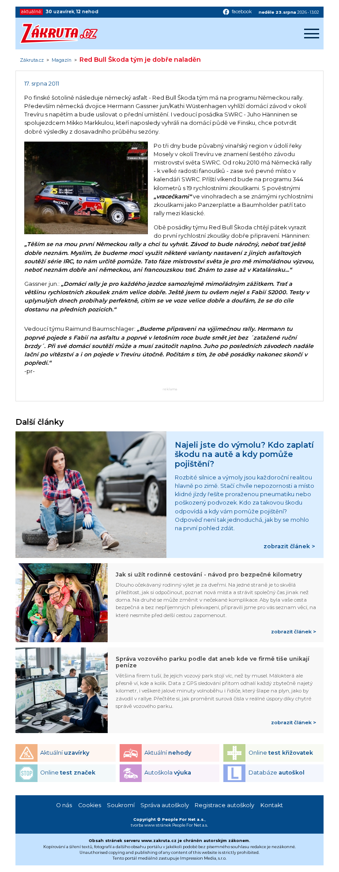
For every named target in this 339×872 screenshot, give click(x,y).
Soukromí (121, 805)
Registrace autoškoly (224, 805)
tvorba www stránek (151, 825)
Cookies (89, 805)
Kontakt (271, 805)
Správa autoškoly (164, 805)
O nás (64, 805)
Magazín (62, 60)
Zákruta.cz (32, 60)
